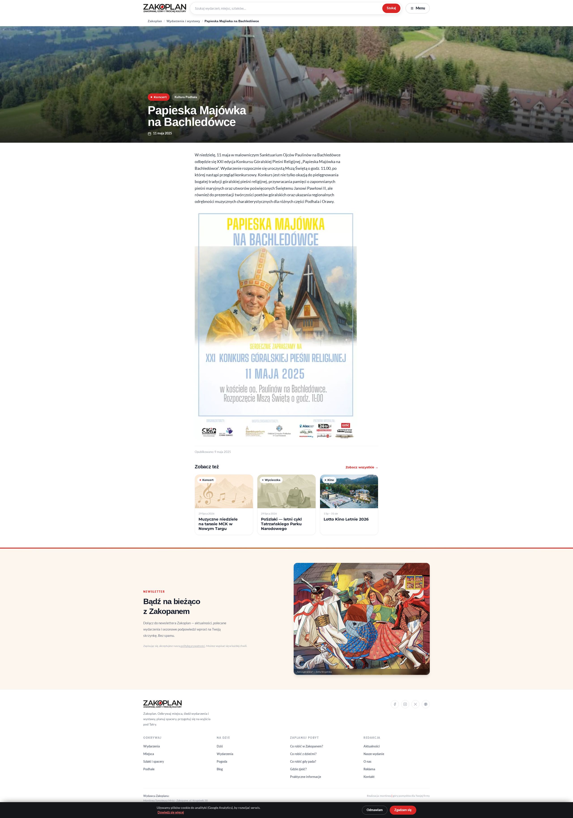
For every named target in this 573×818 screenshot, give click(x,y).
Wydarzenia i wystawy (183, 21)
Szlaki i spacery (153, 761)
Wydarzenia (151, 746)
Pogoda (222, 761)
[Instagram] (405, 704)
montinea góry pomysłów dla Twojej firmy (405, 795)
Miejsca (148, 754)
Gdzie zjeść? (298, 769)
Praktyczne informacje (305, 777)
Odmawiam (375, 810)
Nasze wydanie (373, 754)
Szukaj (391, 8)
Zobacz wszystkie (362, 467)
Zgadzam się (403, 810)
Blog (220, 769)
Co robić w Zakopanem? (306, 746)
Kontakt (368, 777)
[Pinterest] (426, 704)
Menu (420, 8)
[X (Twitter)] (415, 704)
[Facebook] (395, 704)
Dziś (220, 746)
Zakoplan (155, 21)
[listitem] (224, 504)
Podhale (148, 769)
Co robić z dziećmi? (303, 754)
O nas (367, 761)
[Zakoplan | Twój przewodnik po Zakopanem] (164, 8)
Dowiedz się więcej (171, 812)
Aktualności (371, 746)
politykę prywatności (193, 645)
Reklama (369, 769)
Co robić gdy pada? (303, 761)
